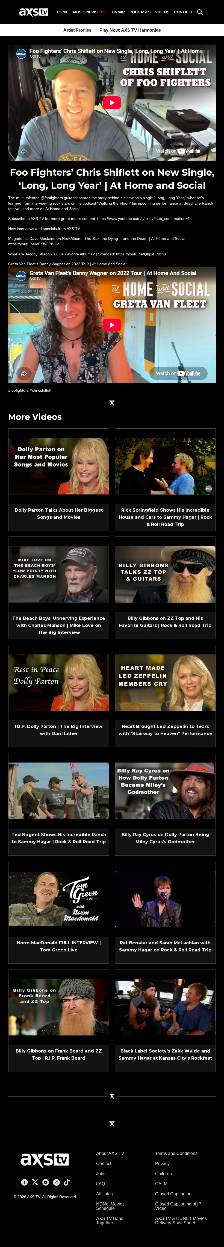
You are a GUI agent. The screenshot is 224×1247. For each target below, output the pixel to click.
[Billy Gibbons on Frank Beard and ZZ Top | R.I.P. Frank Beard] (58, 1006)
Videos (162, 12)
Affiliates (104, 1194)
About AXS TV (110, 1153)
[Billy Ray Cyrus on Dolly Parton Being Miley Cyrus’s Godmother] (165, 790)
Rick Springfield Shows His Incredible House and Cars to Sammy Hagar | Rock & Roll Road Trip (165, 517)
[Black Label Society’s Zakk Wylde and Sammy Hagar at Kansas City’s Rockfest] (165, 1006)
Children (163, 1173)
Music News (90, 12)
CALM (161, 1183)
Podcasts (140, 12)
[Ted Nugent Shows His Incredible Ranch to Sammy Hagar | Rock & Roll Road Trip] (58, 790)
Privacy (162, 1163)
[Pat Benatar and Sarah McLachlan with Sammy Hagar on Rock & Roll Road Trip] (165, 898)
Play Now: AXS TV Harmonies (130, 30)
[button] (119, 12)
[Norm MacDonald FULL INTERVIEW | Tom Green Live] (58, 898)
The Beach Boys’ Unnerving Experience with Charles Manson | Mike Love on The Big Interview (58, 625)
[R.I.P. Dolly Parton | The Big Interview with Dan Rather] (58, 682)
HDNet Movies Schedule (110, 1206)
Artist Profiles (77, 30)
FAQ (100, 1183)
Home (62, 12)
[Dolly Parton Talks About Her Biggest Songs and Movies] (58, 466)
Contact (183, 12)
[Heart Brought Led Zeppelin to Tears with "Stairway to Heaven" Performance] (165, 682)
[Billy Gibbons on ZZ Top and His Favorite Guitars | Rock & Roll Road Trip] (165, 574)
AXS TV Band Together (109, 1220)
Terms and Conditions (176, 1153)
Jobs (100, 1173)
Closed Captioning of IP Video (178, 1206)
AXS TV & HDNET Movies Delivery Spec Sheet (181, 1220)
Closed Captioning (173, 1194)
